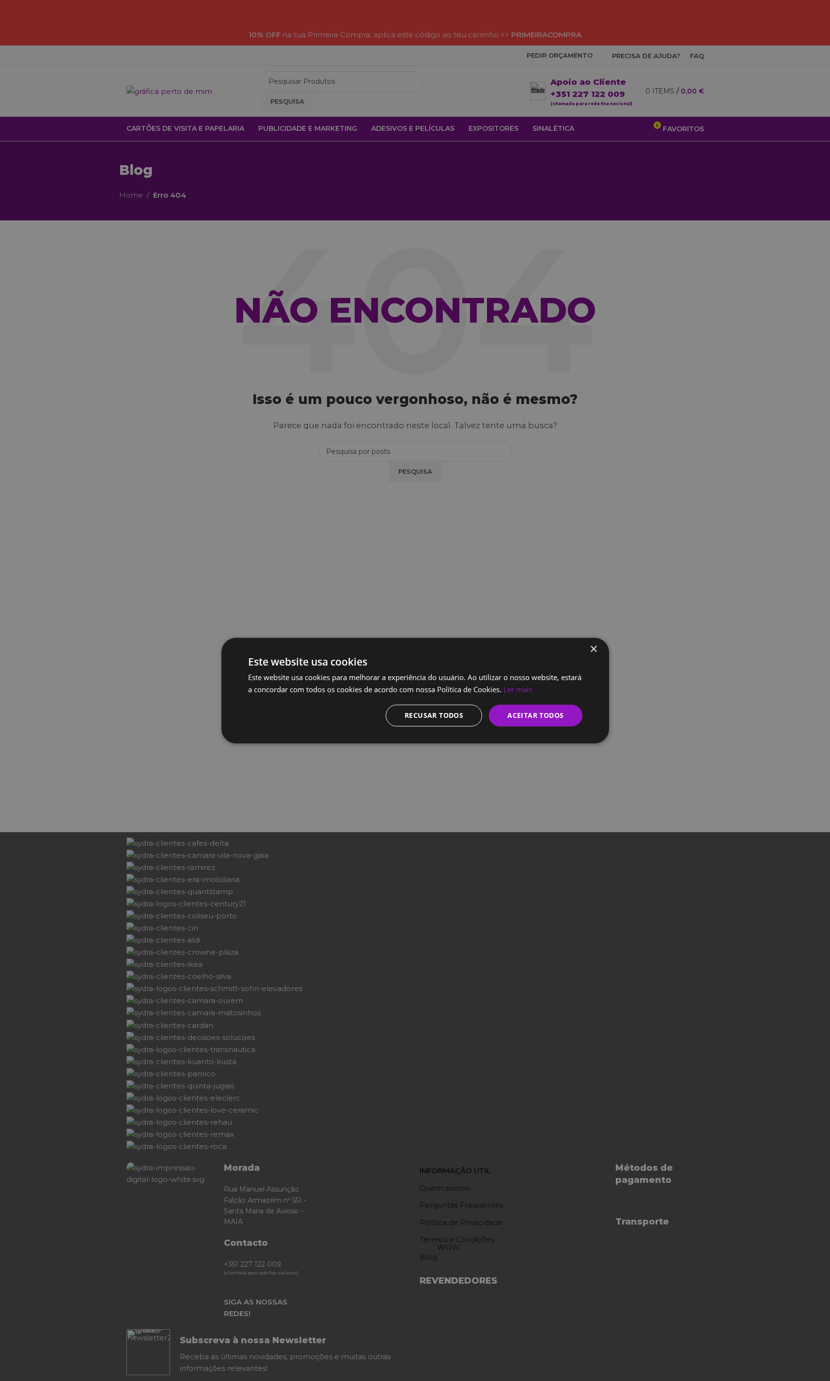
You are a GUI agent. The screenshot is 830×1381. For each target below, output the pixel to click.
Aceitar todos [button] (535, 715)
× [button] (593, 648)
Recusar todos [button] (434, 715)
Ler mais (517, 689)
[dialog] (415, 690)
